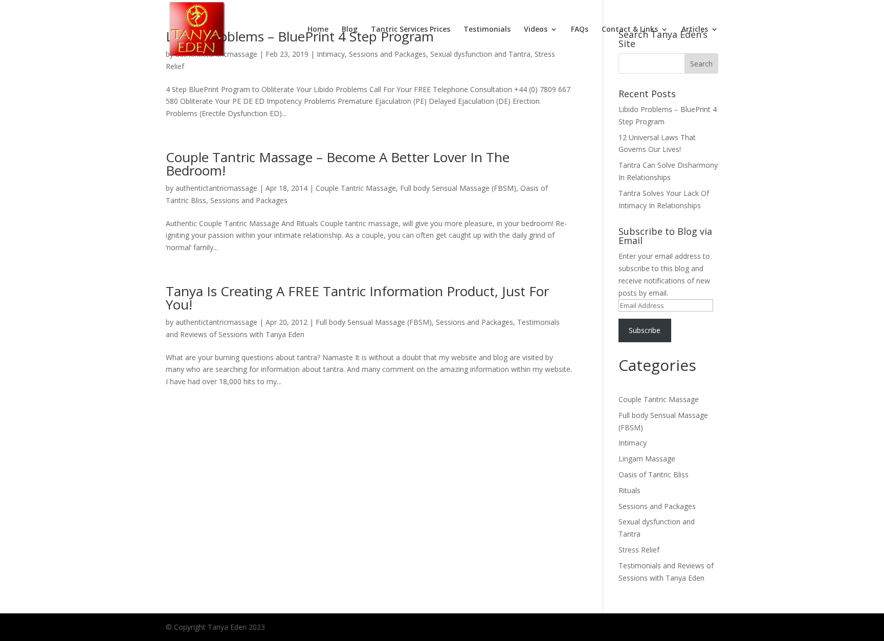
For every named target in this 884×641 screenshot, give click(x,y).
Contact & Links (630, 30)
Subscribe (644, 330)
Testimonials (487, 30)
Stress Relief (638, 550)
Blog (350, 30)
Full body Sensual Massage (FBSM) (458, 188)
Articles (694, 30)
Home (317, 30)
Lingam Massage (646, 458)
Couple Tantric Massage (356, 188)
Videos (535, 30)
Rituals (629, 490)
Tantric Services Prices (410, 30)
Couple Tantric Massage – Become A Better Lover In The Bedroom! (338, 164)
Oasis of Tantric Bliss (653, 474)
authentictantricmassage (216, 188)
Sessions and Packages (249, 200)
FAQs (579, 30)
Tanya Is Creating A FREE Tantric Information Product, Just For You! (357, 298)
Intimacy (632, 443)
